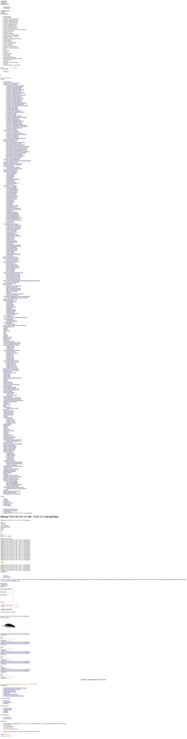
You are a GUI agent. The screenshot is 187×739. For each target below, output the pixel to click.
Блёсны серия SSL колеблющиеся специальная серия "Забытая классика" (22, 280)
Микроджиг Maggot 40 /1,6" (13, 441)
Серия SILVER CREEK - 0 (13, 179)
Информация (4, 685)
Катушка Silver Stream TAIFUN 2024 (15, 145)
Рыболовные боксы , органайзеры (12, 493)
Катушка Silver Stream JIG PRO (14, 143)
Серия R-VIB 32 (10, 239)
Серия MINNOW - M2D (12, 205)
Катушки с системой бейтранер (11, 159)
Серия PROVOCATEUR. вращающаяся (13, 400)
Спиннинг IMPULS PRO (12, 118)
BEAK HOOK (10, 304)
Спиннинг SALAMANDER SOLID (15, 104)
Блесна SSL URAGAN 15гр (13, 275)
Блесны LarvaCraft (8, 396)
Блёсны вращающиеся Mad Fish (14, 462)
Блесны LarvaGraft (8, 442)
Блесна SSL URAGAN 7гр (13, 274)
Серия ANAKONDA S (12, 192)
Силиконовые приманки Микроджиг (13, 439)
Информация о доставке (10, 690)
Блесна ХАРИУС (10, 270)
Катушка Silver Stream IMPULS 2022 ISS (16, 150)
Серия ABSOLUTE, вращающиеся (12, 397)
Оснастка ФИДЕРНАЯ (12, 482)
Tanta (5, 331)
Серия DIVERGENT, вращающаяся (12, 399)
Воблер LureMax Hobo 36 (10, 447)
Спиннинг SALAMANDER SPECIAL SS (16, 102)
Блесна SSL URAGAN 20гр (13, 276)
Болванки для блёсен (11, 464)
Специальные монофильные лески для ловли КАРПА (17, 296)
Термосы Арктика (8, 417)
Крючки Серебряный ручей (10, 299)
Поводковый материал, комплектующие (14, 487)
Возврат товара (7, 702)
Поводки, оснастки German (10, 480)
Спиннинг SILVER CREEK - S (14, 127)
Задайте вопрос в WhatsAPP (10, 694)
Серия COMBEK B (11, 193)
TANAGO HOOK (10, 314)
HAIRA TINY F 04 (11, 364)
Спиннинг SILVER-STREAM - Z (14, 97)
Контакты (6, 703)
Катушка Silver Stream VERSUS (14, 156)
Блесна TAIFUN (10, 271)
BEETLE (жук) (7, 338)
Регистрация (7, 8)
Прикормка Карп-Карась (10, 471)
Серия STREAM (10, 180)
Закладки (6, 711)
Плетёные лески (8, 284)
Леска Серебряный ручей (10, 283)
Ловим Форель (7, 434)
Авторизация (7, 7)
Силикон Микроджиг (9, 326)
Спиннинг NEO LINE (11, 106)
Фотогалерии (7, 504)
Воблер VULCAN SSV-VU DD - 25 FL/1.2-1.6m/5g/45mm (15, 643)
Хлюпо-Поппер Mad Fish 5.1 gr (11, 389)
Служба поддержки (5, 698)
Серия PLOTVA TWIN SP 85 (13, 209)
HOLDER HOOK (10, 309)
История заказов (8, 709)
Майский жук (7, 404)
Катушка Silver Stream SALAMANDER (16, 152)
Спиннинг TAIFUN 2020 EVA (14, 96)
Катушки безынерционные (10, 141)
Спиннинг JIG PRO (11, 114)
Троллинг (6, 489)
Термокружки (9, 418)
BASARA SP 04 (10, 358)
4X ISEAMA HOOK (11, 301)
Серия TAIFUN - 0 (11, 181)
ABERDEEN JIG (10, 320)
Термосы (6, 416)
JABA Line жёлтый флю (12, 295)
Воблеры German (8, 371)
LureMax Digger (10, 453)
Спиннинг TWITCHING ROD (14, 88)
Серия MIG (9, 204)
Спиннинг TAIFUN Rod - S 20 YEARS (16, 95)
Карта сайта (6, 700)
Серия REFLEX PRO (11, 241)
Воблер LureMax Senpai (9, 449)
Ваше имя (3, 586)
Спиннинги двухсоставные (10, 84)
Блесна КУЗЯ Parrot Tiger (12, 267)
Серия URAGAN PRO (12, 249)
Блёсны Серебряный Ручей (10, 256)
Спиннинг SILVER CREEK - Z (14, 101)
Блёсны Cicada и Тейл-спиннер (11, 258)
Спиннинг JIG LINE (11, 113)
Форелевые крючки (8, 438)
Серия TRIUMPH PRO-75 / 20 (13, 218)
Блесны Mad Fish (8, 382)
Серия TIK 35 (9, 243)
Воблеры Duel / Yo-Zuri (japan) (11, 368)
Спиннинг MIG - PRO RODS (13, 110)
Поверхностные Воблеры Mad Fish (12, 378)
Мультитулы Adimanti (9, 410)
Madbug (5, 380)
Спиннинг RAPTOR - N (12, 108)
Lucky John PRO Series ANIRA (11, 345)
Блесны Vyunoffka (8, 391)
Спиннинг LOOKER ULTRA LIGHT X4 (16, 134)
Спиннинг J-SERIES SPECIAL (14, 116)
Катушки (6, 426)
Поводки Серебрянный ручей (11, 479)
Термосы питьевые (11, 422)
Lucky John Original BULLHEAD (12, 342)
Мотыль (6, 334)
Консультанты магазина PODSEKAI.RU (14, 695)
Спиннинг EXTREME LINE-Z (14, 122)
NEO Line (8, 292)
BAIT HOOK (9, 303)
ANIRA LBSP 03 (10, 347)
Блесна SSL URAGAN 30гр (13, 278)
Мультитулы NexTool (9, 413)
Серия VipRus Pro (10, 253)
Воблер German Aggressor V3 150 (12, 491)
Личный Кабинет (8, 708)
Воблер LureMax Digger (9, 445)
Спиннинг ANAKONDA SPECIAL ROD (16, 125)
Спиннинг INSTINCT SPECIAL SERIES (16, 117)
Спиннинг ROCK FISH (12, 109)
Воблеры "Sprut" (8, 337)
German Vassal (7, 376)
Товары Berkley (7, 81)
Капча (2, 602)
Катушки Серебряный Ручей (11, 139)
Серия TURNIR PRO (11, 247)
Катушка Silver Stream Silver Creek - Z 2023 (17, 147)
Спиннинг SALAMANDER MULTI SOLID (17, 105)
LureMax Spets (10, 459)
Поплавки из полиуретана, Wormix (12, 476)
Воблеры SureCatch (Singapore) (11, 370)
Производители (7, 505)
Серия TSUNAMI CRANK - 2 (13, 246)
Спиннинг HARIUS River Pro (13, 120)
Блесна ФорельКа (10, 268)
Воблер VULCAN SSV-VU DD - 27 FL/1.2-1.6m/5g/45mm (15, 653)
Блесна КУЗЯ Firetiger (11, 264)
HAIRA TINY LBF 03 (11, 366)
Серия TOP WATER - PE (12, 183)
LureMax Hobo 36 (10, 455)
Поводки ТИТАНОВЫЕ (12, 485)
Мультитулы (7, 409)
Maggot (5, 329)
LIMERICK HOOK (11, 310)
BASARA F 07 (10, 357)
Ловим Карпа (7, 425)
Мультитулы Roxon (8, 414)
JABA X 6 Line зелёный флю (13, 285)
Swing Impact (7, 330)
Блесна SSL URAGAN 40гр (13, 279)
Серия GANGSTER (11, 230)
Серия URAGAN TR (11, 250)
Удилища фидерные (8, 166)
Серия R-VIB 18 (10, 237)
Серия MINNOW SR (11, 206)
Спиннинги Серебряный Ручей (11, 83)
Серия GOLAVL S (10, 233)
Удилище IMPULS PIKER (12, 167)
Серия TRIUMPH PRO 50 (12, 216)
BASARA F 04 (10, 354)
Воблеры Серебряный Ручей (11, 170)
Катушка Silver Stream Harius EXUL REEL (16, 149)
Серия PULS (9, 210)
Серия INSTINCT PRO (12, 234)
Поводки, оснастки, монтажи (11, 478)
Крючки (6, 428)
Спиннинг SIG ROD (11, 129)
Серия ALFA (9, 393)
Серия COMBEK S (11, 174)
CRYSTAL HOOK (10, 306)
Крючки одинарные (8, 300)
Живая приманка (8, 472)
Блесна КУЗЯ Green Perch (12, 266)
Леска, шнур (7, 429)
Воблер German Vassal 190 (10, 492)
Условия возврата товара (10, 691)
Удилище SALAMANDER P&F (14, 168)
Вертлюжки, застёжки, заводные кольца (16, 488)
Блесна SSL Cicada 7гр (12, 259)
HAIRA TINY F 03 (11, 363)
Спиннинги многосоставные (11, 130)
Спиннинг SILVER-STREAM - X (14, 99)
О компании (7, 501)
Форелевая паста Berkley (10, 437)
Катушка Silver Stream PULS (13, 158)
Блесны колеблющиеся (9, 392)
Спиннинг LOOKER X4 (12, 137)
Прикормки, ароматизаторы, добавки (13, 466)
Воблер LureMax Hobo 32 (10, 446)
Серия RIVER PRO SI (11, 242)
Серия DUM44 (10, 175)
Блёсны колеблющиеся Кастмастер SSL (13, 272)
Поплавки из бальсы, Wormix (11, 475)
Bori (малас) (6, 339)
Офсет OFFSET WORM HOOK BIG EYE (16, 317)
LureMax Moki (10, 457)
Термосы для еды (10, 421)
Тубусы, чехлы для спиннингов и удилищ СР (15, 325)
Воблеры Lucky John (9, 341)
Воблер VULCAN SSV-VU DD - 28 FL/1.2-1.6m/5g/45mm (15, 662)
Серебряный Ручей (5, 526)
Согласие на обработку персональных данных (15, 688)
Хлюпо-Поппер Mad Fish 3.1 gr (11, 388)
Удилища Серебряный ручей (11, 162)
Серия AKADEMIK (11, 187)
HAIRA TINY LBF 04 (11, 367)
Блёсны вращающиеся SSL (10, 262)
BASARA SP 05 (10, 359)
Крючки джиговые (8, 318)
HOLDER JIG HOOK (11, 321)
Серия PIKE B (10, 177)
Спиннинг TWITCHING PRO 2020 (15, 89)
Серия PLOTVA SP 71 (11, 199)
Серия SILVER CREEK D (12, 229)
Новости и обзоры (8, 502)
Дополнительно (4, 706)
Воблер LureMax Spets (9, 450)
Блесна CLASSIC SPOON (12, 281)
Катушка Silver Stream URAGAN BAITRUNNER (18, 160)
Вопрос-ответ (7, 577)
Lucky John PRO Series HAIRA (11, 360)
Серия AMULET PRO (11, 191)
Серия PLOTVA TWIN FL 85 (13, 208)
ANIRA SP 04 (9, 349)
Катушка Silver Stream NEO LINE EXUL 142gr (18, 146)
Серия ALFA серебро (11, 395)
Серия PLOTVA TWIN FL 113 (13, 225)
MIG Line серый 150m (11, 291)
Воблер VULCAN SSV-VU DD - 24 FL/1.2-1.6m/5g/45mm (15, 633)
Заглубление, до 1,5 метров (10, 185)
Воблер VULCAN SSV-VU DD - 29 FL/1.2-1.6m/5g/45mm (15, 671)
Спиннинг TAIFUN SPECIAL (13, 93)
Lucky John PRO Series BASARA (12, 350)
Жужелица (6, 403)
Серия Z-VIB (9, 255)
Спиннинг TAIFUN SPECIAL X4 (14, 133)
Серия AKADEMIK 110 (12, 189)
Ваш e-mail (3, 592)
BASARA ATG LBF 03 (12, 353)
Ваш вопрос (4, 594)
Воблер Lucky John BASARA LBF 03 (13, 443)
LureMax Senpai (10, 458)
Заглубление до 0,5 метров (10, 171)
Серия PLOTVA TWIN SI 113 (13, 226)
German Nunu (7, 375)
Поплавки (6, 474)
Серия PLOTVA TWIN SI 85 (13, 235)
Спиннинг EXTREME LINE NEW (15, 121)
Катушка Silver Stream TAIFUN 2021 (15, 155)
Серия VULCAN (10, 222)
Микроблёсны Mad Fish (9, 460)
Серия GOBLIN (10, 176)
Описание (6, 575)
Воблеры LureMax (8, 451)
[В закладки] (8, 660)
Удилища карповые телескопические (13, 163)
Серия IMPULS (10, 203)
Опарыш (6, 335)
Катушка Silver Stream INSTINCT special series (17, 151)
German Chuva (7, 374)
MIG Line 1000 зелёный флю (13, 288)
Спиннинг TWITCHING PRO (13, 91)
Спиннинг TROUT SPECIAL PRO (15, 85)
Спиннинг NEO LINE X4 (12, 131)
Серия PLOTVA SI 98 (11, 197)
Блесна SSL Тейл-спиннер (12, 260)
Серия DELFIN (10, 200)
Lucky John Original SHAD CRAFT (12, 343)
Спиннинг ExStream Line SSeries (14, 124)
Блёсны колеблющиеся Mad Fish (14, 463)
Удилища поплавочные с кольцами (12, 164)
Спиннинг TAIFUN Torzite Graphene (15, 92)
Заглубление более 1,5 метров (11, 224)
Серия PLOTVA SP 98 (11, 196)
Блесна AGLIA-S (10, 263)
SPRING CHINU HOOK (12, 313)
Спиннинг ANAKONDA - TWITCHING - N (17, 126)
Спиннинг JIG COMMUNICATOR (15, 112)
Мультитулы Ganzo (8, 412)
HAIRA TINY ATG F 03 (12, 362)
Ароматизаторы (7, 467)
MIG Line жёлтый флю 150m (13, 289)
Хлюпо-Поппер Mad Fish (10, 387)
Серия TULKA (10, 221)
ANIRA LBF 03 (10, 346)
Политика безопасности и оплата (12, 689)
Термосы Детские (10, 420)
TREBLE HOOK (10, 324)
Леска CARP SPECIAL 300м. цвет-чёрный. (17, 297)
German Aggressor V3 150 (10, 372)
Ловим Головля (7, 424)
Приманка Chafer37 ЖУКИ (10, 401)
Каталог (3, 12)
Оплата (5, 498)
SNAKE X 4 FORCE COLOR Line (14, 293)
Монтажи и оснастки (9, 430)
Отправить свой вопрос (6, 609)
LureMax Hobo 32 (10, 454)
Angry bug (6, 379)
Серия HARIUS (10, 201)
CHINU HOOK (10, 305)
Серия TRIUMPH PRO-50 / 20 (13, 217)
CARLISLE (9, 308)
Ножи (5, 405)
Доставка (6, 500)
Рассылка (6, 712)
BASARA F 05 (10, 355)
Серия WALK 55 (10, 184)
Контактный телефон (6, 589)
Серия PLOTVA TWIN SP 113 (13, 228)
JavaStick (6, 328)
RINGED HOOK (10, 312)
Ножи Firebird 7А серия (12, 408)
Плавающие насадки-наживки (11, 468)
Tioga (5, 333)
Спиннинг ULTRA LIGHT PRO (14, 87)
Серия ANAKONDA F (12, 172)
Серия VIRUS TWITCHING (13, 254)
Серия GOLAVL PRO (11, 231)
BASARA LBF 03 (10, 351)
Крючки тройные (8, 322)
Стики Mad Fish (7, 385)
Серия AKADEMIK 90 (12, 188)
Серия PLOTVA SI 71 (11, 195)
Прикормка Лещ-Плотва (10, 470)
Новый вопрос (4, 584)
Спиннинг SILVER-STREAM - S (14, 100)
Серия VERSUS (10, 251)
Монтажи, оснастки (8, 435)
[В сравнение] (10, 660)
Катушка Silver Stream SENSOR (14, 154)
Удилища (6, 433)
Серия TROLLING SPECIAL (13, 245)
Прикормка (6, 432)
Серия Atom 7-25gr (8, 383)
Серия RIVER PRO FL (12, 212)
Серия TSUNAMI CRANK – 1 (13, 220)
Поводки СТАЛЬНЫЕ (12, 483)
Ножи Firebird (7, 407)
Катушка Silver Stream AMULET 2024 (15, 142)
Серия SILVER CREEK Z (12, 214)
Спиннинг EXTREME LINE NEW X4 (15, 138)
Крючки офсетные (8, 316)
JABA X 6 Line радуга (11, 287)
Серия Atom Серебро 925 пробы (12, 384)
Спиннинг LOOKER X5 (12, 135)
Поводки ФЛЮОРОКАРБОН (13, 484)
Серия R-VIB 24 (10, 238)
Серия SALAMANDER (12, 213)
